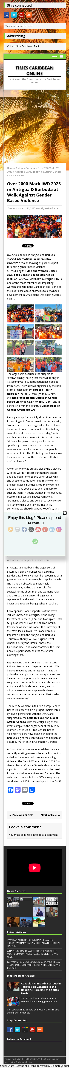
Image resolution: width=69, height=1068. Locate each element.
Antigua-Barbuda (48, 208)
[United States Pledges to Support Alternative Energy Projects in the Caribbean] (26, 924)
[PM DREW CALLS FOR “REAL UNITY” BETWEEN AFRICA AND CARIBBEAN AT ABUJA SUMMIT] (39, 914)
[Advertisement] (34, 126)
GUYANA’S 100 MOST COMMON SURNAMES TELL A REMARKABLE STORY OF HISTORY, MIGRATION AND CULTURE (33, 964)
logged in (29, 834)
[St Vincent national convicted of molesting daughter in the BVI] (52, 904)
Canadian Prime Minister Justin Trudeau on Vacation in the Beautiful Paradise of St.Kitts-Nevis (41, 988)
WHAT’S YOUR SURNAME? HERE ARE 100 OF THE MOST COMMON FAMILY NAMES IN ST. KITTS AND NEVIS (32, 954)
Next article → (50, 815)
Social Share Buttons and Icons (18, 1065)
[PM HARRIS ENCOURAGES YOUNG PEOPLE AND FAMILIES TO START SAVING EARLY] (52, 914)
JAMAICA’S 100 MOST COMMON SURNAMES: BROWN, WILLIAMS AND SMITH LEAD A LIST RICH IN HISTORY (33, 943)
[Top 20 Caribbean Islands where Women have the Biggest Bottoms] (13, 1004)
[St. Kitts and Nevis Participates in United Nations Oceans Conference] (13, 924)
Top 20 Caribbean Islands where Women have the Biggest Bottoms (39, 1000)
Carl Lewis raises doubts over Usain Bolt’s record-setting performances (33, 1011)
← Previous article (21, 815)
